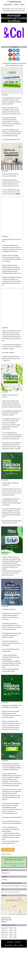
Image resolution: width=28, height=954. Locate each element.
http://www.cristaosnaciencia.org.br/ (10, 892)
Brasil (12, 8)
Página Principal (8, 4)
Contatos (10, 942)
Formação (4, 879)
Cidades (16, 4)
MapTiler (14, 914)
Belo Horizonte (5, 873)
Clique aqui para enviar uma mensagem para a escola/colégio (14, 885)
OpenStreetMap (19, 914)
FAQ (16, 945)
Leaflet (10, 914)
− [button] (3, 901)
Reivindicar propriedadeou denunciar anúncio (8, 849)
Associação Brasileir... (15, 909)
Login (21, 945)
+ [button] (3, 899)
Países (22, 4)
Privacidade (8, 945)
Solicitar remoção (6, 854)
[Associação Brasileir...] (14, 906)
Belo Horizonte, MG (20, 8)
